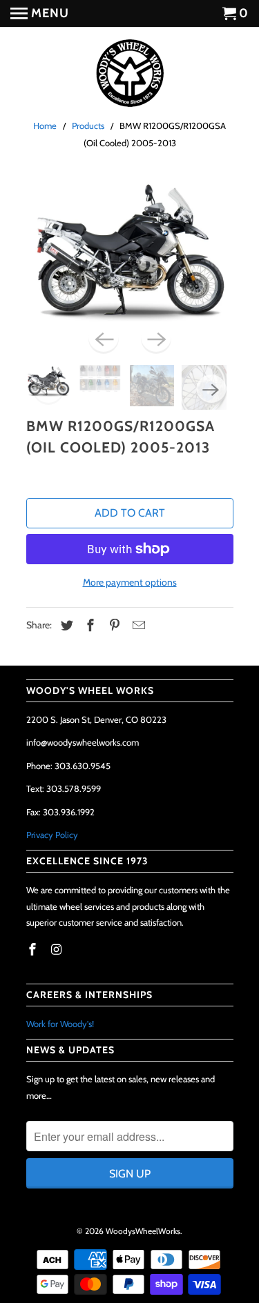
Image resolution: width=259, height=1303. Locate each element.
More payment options (130, 582)
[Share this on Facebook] (88, 625)
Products (88, 125)
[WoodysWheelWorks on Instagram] (57, 949)
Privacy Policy (52, 834)
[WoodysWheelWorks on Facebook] (33, 949)
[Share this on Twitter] (65, 625)
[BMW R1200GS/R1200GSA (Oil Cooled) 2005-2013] (130, 250)
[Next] (156, 339)
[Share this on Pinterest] (113, 625)
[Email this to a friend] (137, 625)
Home (45, 125)
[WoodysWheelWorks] (130, 74)
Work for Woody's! (60, 1023)
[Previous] (103, 339)
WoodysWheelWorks (143, 1231)
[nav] (39, 14)
